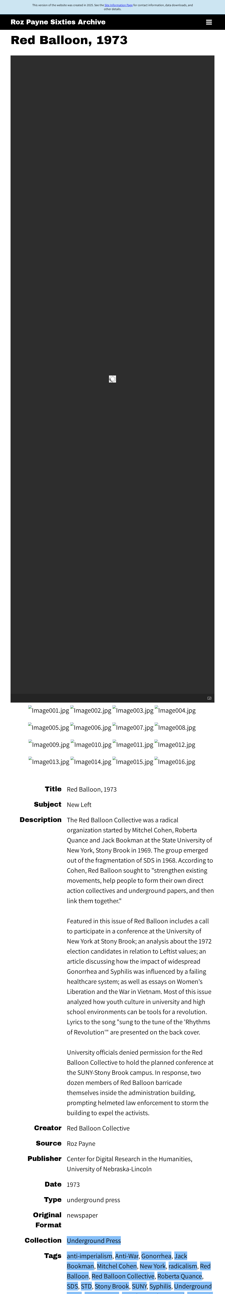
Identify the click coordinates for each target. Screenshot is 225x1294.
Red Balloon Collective (123, 1276)
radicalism (183, 1266)
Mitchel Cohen (117, 1266)
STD (86, 1286)
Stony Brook (112, 1286)
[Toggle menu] (208, 22)
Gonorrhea (156, 1255)
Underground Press (94, 1240)
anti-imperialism (89, 1255)
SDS (72, 1286)
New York (153, 1266)
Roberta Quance (179, 1276)
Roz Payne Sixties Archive (58, 22)
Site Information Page (119, 5)
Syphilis (160, 1286)
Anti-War (126, 1255)
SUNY (139, 1286)
